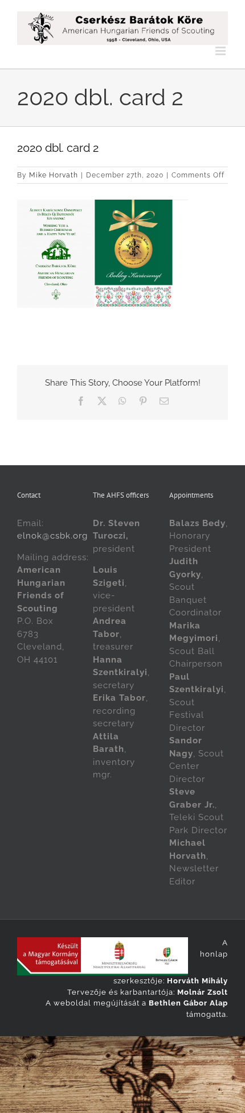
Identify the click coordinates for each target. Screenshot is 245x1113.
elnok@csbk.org (52, 536)
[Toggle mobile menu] (221, 51)
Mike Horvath (53, 175)
